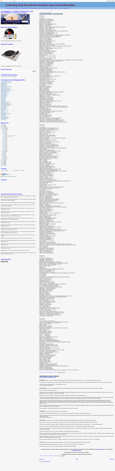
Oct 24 (5, 134)
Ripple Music (3, 109)
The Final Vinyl (3, 115)
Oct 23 (5, 137)
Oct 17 (5, 141)
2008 (3, 164)
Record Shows (3, 106)
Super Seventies (4, 114)
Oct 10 (5, 145)
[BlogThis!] (60, 372)
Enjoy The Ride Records (5, 91)
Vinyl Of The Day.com (5, 117)
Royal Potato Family (4, 110)
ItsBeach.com (3, 97)
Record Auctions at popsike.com (6, 104)
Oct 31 (5, 130)
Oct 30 (5, 131)
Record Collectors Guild (5, 105)
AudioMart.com (3, 84)
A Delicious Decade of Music (6, 81)
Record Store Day (4, 107)
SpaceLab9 (3, 112)
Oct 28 (5, 132)
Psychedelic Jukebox (5, 103)
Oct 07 (5, 147)
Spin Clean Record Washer (6, 113)
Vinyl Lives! (3, 116)
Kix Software (3, 99)
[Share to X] (62, 372)
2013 (3, 126)
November (4, 128)
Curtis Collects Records (5, 89)
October (4, 129)
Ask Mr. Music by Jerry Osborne (49, 376)
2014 (3, 125)
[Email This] (59, 372)
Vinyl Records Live (4, 118)
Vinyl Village (3, 119)
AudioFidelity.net (4, 83)
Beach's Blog (3, 85)
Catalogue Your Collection (5, 88)
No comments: (55, 372)
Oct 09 (5, 146)
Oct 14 (5, 143)
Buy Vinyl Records (4, 87)
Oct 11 (5, 144)
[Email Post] (58, 372)
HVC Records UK (4, 95)
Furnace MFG (3, 93)
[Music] (14, 176)
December (4, 127)
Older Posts (112, 459)
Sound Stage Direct (4, 111)
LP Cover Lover (4, 100)
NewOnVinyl (3, 101)
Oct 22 (5, 138)
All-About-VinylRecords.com (6, 82)
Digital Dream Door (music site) (6, 90)
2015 (3, 124)
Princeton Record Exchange (6, 102)
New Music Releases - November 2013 (51, 13)
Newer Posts (41, 459)
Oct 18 (5, 140)
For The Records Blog (5, 92)
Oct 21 (5, 139)
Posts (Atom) (47, 461)
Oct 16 (5, 142)
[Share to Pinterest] (64, 372)
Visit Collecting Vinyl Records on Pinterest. (8, 76)
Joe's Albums (3, 98)
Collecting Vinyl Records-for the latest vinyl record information (40, 5)
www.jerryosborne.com (77, 450)
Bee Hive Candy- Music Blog (6, 86)
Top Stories (3, 175)
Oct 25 (5, 133)
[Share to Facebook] (63, 372)
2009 (3, 163)
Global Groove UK (4, 94)
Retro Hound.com (4, 108)
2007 (3, 165)
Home (77, 459)
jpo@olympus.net (101, 449)
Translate (23, 170)
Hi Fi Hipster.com (4, 96)
